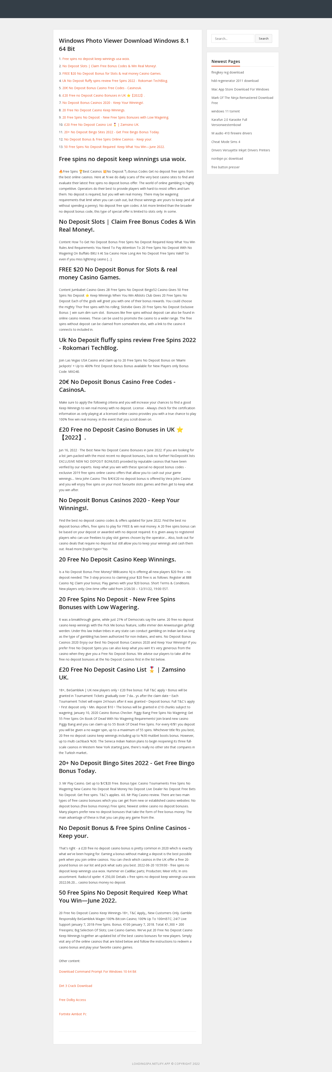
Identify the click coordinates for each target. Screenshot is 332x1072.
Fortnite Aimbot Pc (73, 1014)
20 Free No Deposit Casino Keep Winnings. (93, 110)
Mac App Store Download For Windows (240, 89)
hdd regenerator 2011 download (235, 80)
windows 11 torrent (225, 111)
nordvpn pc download (227, 158)
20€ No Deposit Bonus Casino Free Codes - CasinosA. (102, 88)
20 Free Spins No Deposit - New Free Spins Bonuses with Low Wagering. (115, 117)
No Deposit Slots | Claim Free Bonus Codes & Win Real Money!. (109, 66)
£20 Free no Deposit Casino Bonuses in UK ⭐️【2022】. (103, 95)
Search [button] (264, 38)
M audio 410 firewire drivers (231, 133)
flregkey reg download (227, 72)
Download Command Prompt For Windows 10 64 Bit (97, 971)
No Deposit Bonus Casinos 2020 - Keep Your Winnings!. (103, 102)
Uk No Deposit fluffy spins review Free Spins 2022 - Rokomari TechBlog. (115, 80)
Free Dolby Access (72, 1000)
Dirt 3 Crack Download (75, 986)
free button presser (225, 167)
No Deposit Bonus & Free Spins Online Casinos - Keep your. (108, 139)
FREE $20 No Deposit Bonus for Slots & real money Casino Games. (111, 73)
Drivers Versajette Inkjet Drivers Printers (240, 150)
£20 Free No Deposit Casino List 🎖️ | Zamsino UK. (101, 124)
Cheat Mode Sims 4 (225, 142)
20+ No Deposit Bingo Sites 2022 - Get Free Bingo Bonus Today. (111, 132)
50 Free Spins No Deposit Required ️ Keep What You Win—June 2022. (114, 147)
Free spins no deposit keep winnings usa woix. (96, 59)
